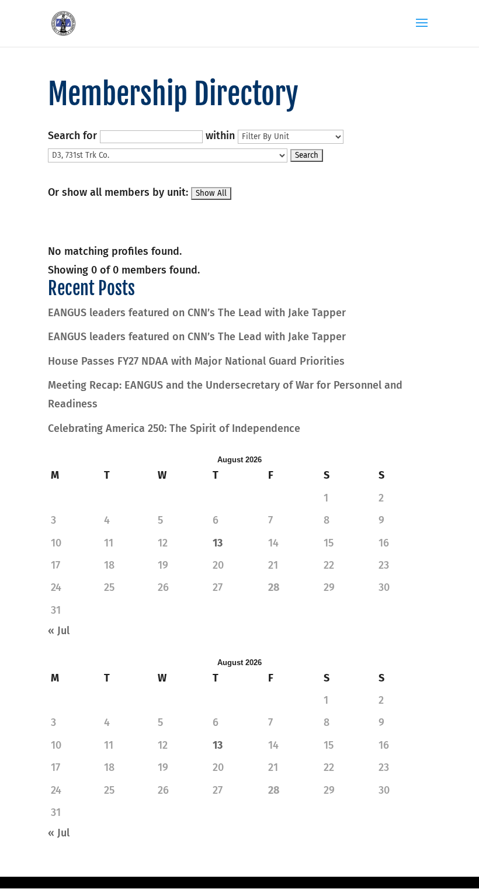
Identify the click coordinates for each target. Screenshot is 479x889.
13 (218, 543)
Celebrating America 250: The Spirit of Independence (174, 428)
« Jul (59, 630)
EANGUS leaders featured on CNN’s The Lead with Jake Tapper (197, 312)
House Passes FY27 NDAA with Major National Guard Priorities (196, 361)
